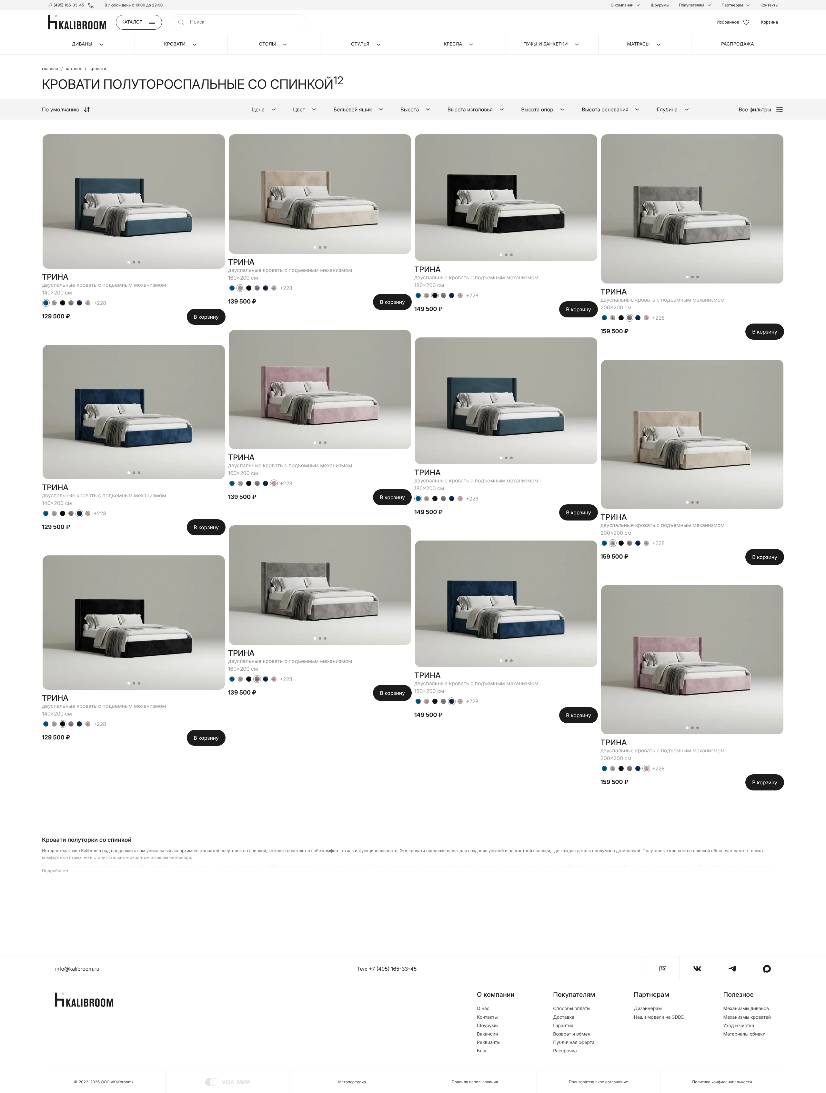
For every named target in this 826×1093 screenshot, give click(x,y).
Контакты (769, 5)
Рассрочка (565, 1051)
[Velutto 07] (54, 302)
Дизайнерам (648, 1008)
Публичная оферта (573, 1042)
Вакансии (487, 1034)
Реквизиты (488, 1042)
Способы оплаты (571, 1008)
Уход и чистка (738, 1025)
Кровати (98, 69)
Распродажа (737, 44)
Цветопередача (351, 1081)
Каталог (74, 69)
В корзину (206, 317)
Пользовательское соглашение (598, 1081)
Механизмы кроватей (747, 1017)
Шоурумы (660, 5)
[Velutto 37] (87, 302)
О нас (483, 1008)
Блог (482, 1051)
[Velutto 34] (62, 302)
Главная (50, 69)
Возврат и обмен (571, 1034)
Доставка (563, 1017)
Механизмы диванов (746, 1008)
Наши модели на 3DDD (659, 1017)
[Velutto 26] (79, 302)
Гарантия (563, 1025)
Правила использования (475, 1081)
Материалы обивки (744, 1034)
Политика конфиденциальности (722, 1081)
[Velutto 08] (71, 302)
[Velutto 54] (45, 302)
